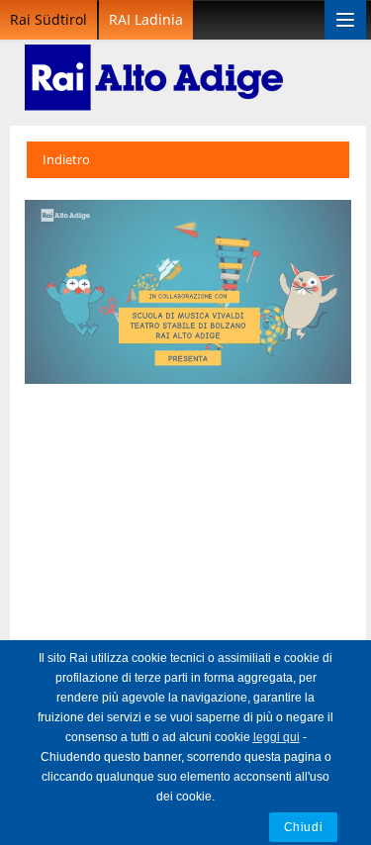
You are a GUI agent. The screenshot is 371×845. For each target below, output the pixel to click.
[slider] (143, 368)
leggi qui (276, 737)
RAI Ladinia (146, 19)
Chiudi (304, 826)
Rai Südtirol (48, 19)
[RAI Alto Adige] (154, 64)
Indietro (66, 159)
